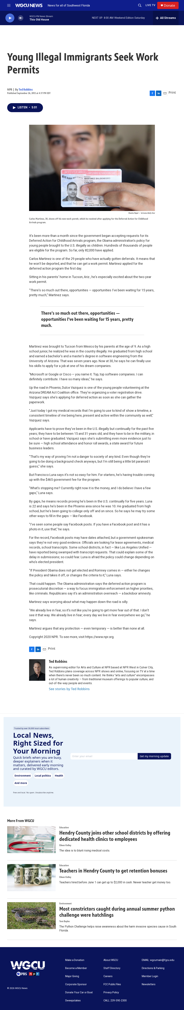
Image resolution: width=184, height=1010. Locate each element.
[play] (10, 18)
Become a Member (76, 968)
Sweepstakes (73, 1000)
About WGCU (111, 960)
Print (172, 92)
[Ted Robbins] (37, 670)
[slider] (26, 18)
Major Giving (72, 976)
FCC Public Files (112, 984)
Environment (65, 903)
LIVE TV (150, 5)
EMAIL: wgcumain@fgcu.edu (158, 960)
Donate (169, 5)
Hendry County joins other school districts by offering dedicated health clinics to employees (114, 836)
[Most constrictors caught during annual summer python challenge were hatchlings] (31, 915)
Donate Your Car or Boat (79, 992)
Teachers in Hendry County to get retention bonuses (113, 870)
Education (64, 827)
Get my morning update (154, 756)
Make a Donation (74, 960)
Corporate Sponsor (76, 984)
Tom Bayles (64, 921)
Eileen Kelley (65, 845)
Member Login (150, 976)
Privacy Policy (111, 992)
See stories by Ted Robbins (69, 689)
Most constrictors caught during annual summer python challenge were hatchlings (117, 912)
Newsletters (148, 984)
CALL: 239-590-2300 (115, 1000)
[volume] (21, 18)
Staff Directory (112, 968)
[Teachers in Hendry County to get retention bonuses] (31, 877)
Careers (108, 976)
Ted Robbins (26, 89)
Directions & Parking (153, 968)
